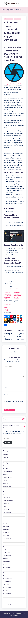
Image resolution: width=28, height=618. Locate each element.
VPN (4, 596)
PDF (4, 544)
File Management (7, 512)
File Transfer (6, 515)
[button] (23, 419)
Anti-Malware (6, 460)
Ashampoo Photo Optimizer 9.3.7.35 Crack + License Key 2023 (8, 295)
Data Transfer (6, 489)
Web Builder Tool (7, 599)
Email (6, 387)
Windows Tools (7, 604)
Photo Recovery (7, 549)
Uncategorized (7, 581)
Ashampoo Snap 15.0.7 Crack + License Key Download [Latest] (8, 307)
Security (5, 570)
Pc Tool (5, 541)
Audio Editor (6, 468)
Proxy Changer (7, 555)
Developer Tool (7, 494)
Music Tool (6, 529)
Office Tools (6, 535)
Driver (4, 506)
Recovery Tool (6, 561)
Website (6, 394)
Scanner (5, 564)
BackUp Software (7, 471)
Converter (5, 483)
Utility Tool (6, 584)
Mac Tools (5, 520)
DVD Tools (6, 509)
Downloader (6, 503)
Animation (5, 457)
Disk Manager (6, 497)
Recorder (5, 558)
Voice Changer (7, 593)
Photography (6, 552)
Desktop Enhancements (9, 492)
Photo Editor (8, 19)
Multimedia (6, 526)
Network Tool (6, 532)
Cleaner (5, 480)
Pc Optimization (7, 538)
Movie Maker (6, 523)
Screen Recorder (7, 567)
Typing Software (7, 578)
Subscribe (7, 442)
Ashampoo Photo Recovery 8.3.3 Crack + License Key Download (18, 295)
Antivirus (5, 466)
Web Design (6, 602)
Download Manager (8, 500)
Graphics (5, 518)
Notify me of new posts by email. (14, 405)
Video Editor (6, 590)
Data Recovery (7, 486)
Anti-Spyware (7, 463)
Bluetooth (5, 474)
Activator (5, 454)
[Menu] (25, 3)
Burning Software (7, 477)
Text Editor (6, 576)
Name (6, 380)
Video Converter (7, 587)
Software (17, 19)
